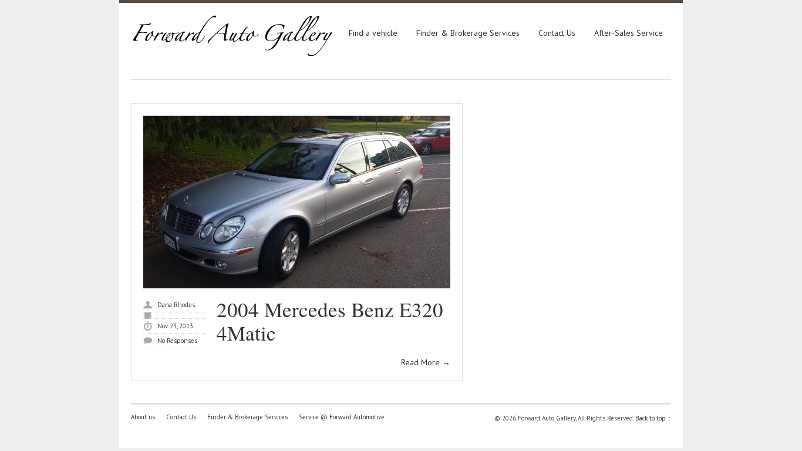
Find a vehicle (373, 33)
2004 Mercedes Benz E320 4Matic (330, 320)
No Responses (177, 340)
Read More (425, 362)
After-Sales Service (628, 33)
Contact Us (556, 33)
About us (143, 417)
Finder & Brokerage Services (468, 33)
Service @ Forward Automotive (342, 417)
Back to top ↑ (653, 418)
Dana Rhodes (176, 305)
